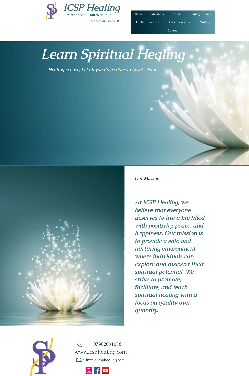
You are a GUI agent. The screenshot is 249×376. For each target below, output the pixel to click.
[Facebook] (97, 370)
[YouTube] (105, 370)
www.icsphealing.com (100, 351)
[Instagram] (89, 370)
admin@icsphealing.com (103, 360)
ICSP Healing (91, 7)
